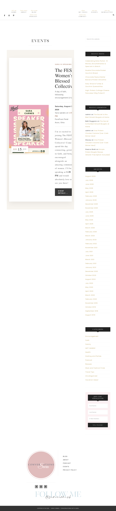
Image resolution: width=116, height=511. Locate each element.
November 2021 (91, 248)
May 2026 (89, 188)
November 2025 (91, 208)
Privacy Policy (70, 470)
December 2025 (91, 204)
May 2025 (89, 220)
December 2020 (91, 271)
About (66, 460)
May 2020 (89, 287)
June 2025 (89, 216)
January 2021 (90, 267)
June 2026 (89, 184)
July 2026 (89, 180)
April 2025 (89, 224)
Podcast (88, 360)
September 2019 (91, 311)
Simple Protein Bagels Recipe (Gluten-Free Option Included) (97, 152)
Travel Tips (89, 372)
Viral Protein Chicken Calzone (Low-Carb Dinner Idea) (96, 133)
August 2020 (90, 279)
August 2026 (90, 176)
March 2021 (89, 259)
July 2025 (89, 212)
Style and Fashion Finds (95, 368)
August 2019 (90, 315)
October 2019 (90, 307)
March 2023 (90, 236)
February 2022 (91, 244)
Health (88, 352)
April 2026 (89, 192)
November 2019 (91, 303)
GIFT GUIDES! (90, 348)
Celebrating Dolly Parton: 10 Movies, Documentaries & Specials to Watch (96, 63)
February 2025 (91, 232)
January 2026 (91, 200)
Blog (65, 456)
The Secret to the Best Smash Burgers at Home (97, 124)
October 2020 (90, 275)
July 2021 (89, 252)
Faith (87, 340)
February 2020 (91, 299)
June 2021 (89, 255)
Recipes (88, 364)
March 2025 (90, 228)
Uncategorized (91, 376)
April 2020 (89, 291)
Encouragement (91, 336)
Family (88, 344)
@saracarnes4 (58, 497)
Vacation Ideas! (92, 380)
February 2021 (91, 263)
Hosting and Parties (93, 356)
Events (66, 467)
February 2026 (91, 196)
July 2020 (89, 283)
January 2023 (91, 240)
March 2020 (90, 295)
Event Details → (63, 192)
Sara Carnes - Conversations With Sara (65, 508)
